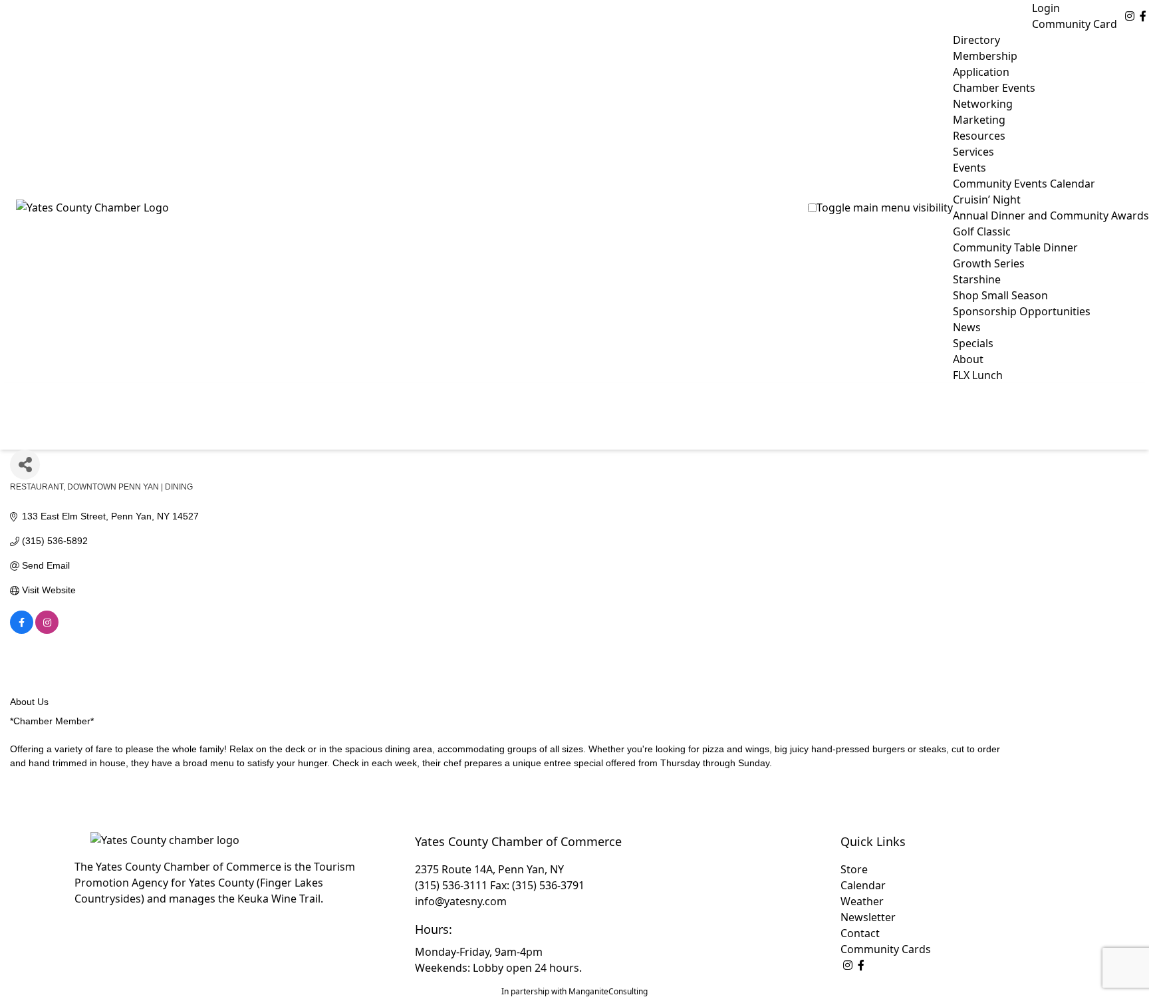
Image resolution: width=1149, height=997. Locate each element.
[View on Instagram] (47, 630)
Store (854, 869)
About (968, 359)
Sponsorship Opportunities (1021, 311)
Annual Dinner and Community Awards (1051, 215)
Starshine (977, 279)
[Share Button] (25, 465)
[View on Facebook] (21, 630)
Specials (973, 343)
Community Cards (885, 949)
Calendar (863, 885)
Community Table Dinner (1015, 247)
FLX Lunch (978, 375)
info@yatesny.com (461, 901)
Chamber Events (994, 87)
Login (1046, 8)
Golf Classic (982, 231)
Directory (976, 40)
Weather (862, 901)
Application (981, 72)
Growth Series (989, 263)
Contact (860, 933)
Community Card (1074, 24)
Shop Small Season (1000, 295)
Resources (979, 135)
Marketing (979, 119)
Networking (983, 103)
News (967, 327)
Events (969, 167)
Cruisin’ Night (987, 199)
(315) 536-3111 (451, 885)
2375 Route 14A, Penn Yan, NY (489, 869)
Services (973, 151)
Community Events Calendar (1024, 183)
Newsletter (868, 917)
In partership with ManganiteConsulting (574, 991)
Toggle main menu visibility (885, 207)
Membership (985, 56)
